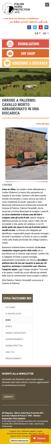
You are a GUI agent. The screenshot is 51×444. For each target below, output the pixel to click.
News (8, 320)
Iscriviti (8, 396)
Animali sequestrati (15, 333)
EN (47, 33)
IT (39, 33)
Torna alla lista (42, 123)
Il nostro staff (13, 313)
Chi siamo (10, 307)
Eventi (8, 326)
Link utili (10, 352)
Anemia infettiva (14, 345)
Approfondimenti (14, 339)
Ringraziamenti (13, 358)
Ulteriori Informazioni (19, 441)
